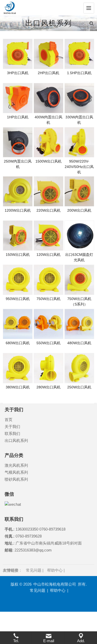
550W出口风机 (48, 343)
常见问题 (33, 570)
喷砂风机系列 (16, 479)
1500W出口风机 (48, 161)
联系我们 (12, 433)
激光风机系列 (16, 465)
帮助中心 (55, 570)
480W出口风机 (79, 343)
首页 (8, 419)
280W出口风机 (48, 387)
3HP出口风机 (17, 73)
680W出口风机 (18, 343)
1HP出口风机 (17, 117)
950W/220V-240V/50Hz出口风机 (79, 166)
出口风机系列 (16, 440)
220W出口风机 (48, 210)
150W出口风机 (18, 254)
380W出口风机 (18, 387)
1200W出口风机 (18, 210)
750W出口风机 (48, 299)
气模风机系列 (16, 472)
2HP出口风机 (48, 73)
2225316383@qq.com (32, 550)
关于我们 (12, 426)
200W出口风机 (79, 210)
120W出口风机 (48, 254)
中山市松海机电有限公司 (54, 584)
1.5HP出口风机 (79, 73)
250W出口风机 (79, 387)
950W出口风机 (18, 299)
